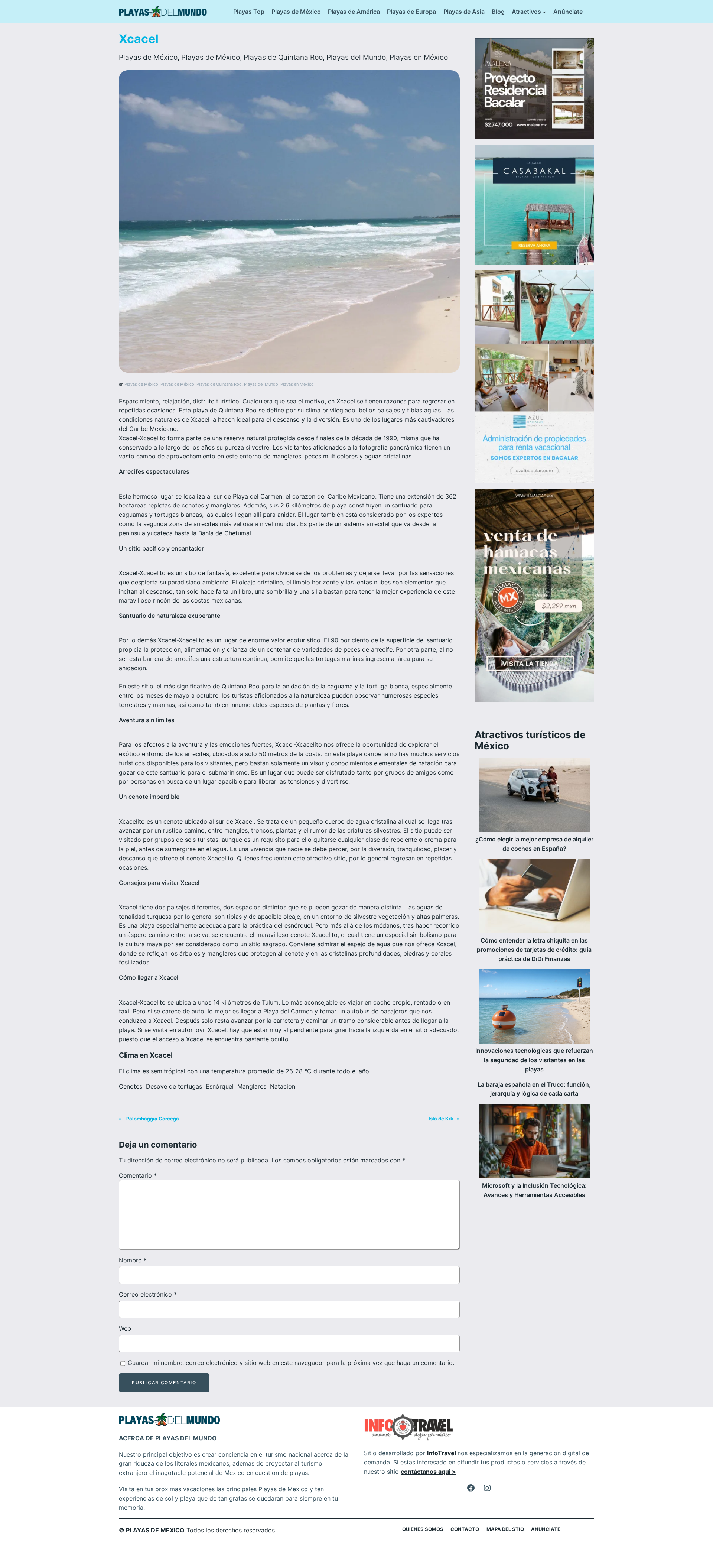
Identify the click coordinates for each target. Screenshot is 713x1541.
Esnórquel (220, 1086)
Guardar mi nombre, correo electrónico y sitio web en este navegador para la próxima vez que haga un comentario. (291, 1362)
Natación (282, 1086)
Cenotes (130, 1086)
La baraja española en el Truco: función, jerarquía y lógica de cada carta (534, 1089)
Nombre (132, 1260)
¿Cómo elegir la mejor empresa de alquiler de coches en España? (534, 844)
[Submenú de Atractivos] (544, 12)
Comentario (138, 1175)
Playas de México (148, 57)
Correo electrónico (148, 1294)
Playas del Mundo (356, 57)
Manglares (251, 1086)
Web (125, 1328)
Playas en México (419, 57)
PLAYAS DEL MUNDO (186, 1438)
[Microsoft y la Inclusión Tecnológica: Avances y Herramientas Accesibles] (534, 1142)
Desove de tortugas (174, 1086)
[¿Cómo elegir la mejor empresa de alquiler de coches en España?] (534, 796)
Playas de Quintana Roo (283, 57)
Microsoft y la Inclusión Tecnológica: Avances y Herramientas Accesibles (534, 1190)
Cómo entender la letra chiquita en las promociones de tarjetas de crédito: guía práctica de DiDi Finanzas (534, 950)
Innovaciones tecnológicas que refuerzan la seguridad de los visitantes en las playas (534, 1060)
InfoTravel (441, 1453)
